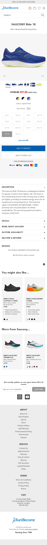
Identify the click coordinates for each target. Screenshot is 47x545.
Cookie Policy (23, 483)
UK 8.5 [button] (18, 122)
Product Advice (23, 426)
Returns (24, 460)
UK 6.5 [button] (18, 115)
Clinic (23, 423)
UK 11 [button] (29, 128)
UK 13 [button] (18, 134)
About (23, 409)
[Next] (42, 76)
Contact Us (23, 448)
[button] (17, 98)
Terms (23, 475)
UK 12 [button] (7, 134)
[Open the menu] (44, 8)
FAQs (23, 469)
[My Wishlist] (39, 8)
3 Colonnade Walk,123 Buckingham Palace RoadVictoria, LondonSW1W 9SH (23, 502)
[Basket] (34, 8)
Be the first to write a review (23, 255)
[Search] (42, 15)
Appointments (23, 451)
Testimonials (23, 434)
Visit (23, 495)
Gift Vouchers (23, 463)
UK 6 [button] (7, 115)
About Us (23, 414)
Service (23, 444)
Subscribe (38, 389)
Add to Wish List (23, 155)
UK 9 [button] (28, 122)
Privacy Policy (23, 486)
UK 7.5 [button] (39, 115)
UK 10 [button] (7, 128)
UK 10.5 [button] (17, 128)
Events (23, 420)
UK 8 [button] (7, 122)
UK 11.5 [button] (39, 128)
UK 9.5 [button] (39, 122)
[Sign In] (30, 8)
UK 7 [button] (28, 115)
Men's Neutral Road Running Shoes (23, 29)
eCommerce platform (31, 529)
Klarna (23, 489)
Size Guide (21, 109)
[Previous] (4, 76)
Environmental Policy (23, 432)
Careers (23, 437)
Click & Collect (23, 457)
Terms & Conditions (23, 480)
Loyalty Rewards (23, 466)
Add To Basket (24, 148)
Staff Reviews (23, 429)
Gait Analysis (23, 417)
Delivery (23, 454)
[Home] (10, 8)
